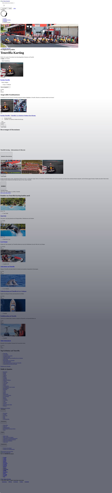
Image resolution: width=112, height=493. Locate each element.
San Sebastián (6, 396)
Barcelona (5, 371)
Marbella (5, 398)
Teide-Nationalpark (7, 361)
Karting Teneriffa (5, 80)
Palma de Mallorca (7, 380)
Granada (5, 377)
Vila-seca (5, 402)
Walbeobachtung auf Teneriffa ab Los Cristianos (13, 358)
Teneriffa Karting (6, 357)
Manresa (5, 405)
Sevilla (4, 374)
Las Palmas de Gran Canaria (9, 387)
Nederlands (5, 469)
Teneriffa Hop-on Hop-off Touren (10, 364)
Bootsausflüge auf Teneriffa (8, 360)
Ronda (4, 397)
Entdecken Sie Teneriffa (6, 366)
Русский (5, 474)
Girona (4, 391)
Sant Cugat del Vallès (7, 404)
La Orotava (5, 400)
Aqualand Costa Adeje (7, 355)
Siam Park (5, 353)
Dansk (4, 461)
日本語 (4, 470)
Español (5, 464)
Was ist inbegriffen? (5, 87)
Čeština (4, 459)
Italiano (4, 468)
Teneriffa (5, 378)
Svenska (5, 475)
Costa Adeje (5, 382)
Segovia (4, 403)
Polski (4, 473)
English (4, 457)
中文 (4, 476)
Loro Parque (5, 354)
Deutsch (5, 462)
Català (4, 458)
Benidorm (5, 389)
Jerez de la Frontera (7, 395)
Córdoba (5, 381)
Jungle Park (5, 359)
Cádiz (4, 401)
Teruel (4, 390)
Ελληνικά (5, 463)
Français (5, 465)
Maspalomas (5, 394)
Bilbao (4, 393)
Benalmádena (6, 388)
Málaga (4, 376)
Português (5, 472)
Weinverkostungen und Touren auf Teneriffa (12, 362)
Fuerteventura (6, 385)
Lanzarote (5, 383)
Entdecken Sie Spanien (5, 408)
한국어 (4, 467)
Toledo (4, 384)
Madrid (4, 373)
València (5, 375)
